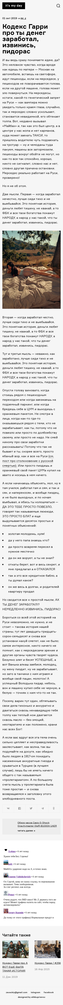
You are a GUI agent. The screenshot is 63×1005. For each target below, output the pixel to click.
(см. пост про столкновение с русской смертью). (28, 460)
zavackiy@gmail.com (16, 992)
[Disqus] (31, 883)
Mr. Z (23, 18)
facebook (49, 992)
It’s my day (13, 5)
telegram (35, 992)
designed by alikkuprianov (31, 997)
